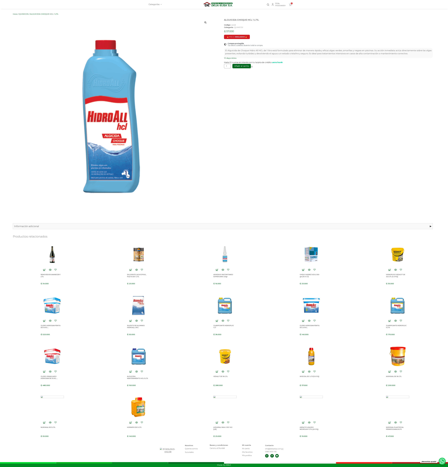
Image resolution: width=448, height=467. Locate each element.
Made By (224, 465)
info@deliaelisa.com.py (274, 449)
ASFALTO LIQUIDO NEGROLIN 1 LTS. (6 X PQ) (309, 428)
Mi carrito (246, 449)
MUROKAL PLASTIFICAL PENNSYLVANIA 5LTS (395, 428)
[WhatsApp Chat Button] (442, 461)
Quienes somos (191, 449)
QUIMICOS (23, 14)
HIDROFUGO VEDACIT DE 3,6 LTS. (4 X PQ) (395, 275)
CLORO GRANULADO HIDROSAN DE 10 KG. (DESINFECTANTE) (48, 378)
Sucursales (189, 452)
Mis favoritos (247, 452)
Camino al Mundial (217, 448)
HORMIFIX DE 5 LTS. (134, 427)
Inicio (15, 14)
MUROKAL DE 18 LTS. (394, 376)
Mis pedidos (247, 455)
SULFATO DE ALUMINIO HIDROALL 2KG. (136, 326)
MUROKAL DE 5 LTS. (48, 427)
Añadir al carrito (241, 66)
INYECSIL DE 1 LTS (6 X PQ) (309, 376)
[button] (268, 4)
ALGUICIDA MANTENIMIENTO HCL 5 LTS (137, 377)
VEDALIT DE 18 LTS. (220, 376)
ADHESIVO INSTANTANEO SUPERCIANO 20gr (223, 275)
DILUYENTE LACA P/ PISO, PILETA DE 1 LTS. (136, 275)
